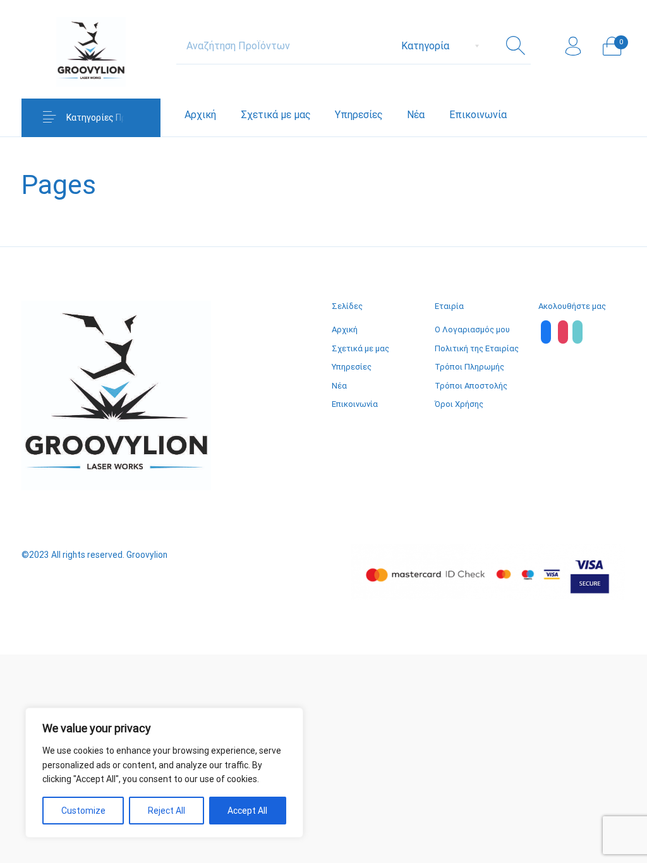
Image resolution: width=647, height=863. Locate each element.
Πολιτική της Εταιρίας (477, 348)
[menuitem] (200, 115)
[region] (164, 773)
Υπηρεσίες (352, 366)
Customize (83, 811)
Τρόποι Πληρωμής (469, 366)
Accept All (247, 811)
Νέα (339, 385)
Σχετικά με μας (360, 348)
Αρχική (345, 329)
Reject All (166, 811)
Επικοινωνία (355, 404)
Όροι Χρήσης (459, 404)
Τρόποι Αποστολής (471, 385)
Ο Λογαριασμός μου (472, 329)
